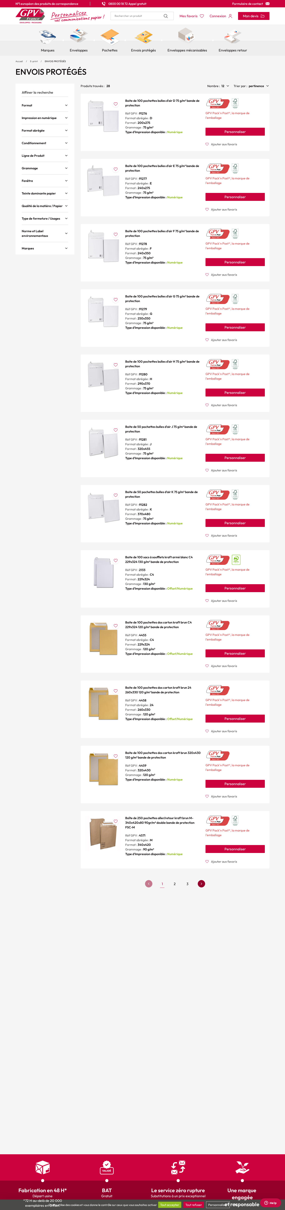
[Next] (201, 883)
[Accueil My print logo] (60, 16)
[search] (142, 16)
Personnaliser (235, 131)
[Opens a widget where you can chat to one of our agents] (270, 1203)
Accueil (19, 61)
